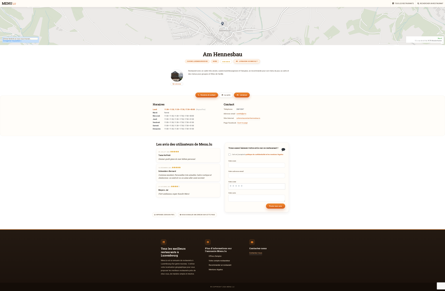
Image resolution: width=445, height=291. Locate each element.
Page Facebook (230, 123)
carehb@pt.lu (241, 114)
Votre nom (232, 161)
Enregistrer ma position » (12, 41)
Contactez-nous (255, 253)
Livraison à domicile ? (248, 61)
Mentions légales (216, 269)
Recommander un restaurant (220, 265)
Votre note (232, 182)
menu (9, 3)
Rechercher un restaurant (431, 3)
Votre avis (232, 193)
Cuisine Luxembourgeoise (197, 61)
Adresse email (229, 114)
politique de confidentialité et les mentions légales (264, 154)
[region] (222, 26)
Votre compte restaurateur (219, 261)
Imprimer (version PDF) (165, 215)
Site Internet (229, 118)
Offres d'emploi (215, 256)
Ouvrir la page (242, 123)
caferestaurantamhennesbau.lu (248, 118)
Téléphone (228, 109)
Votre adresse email (236, 171)
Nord (215, 61)
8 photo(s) (177, 84)
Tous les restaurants (404, 3)
